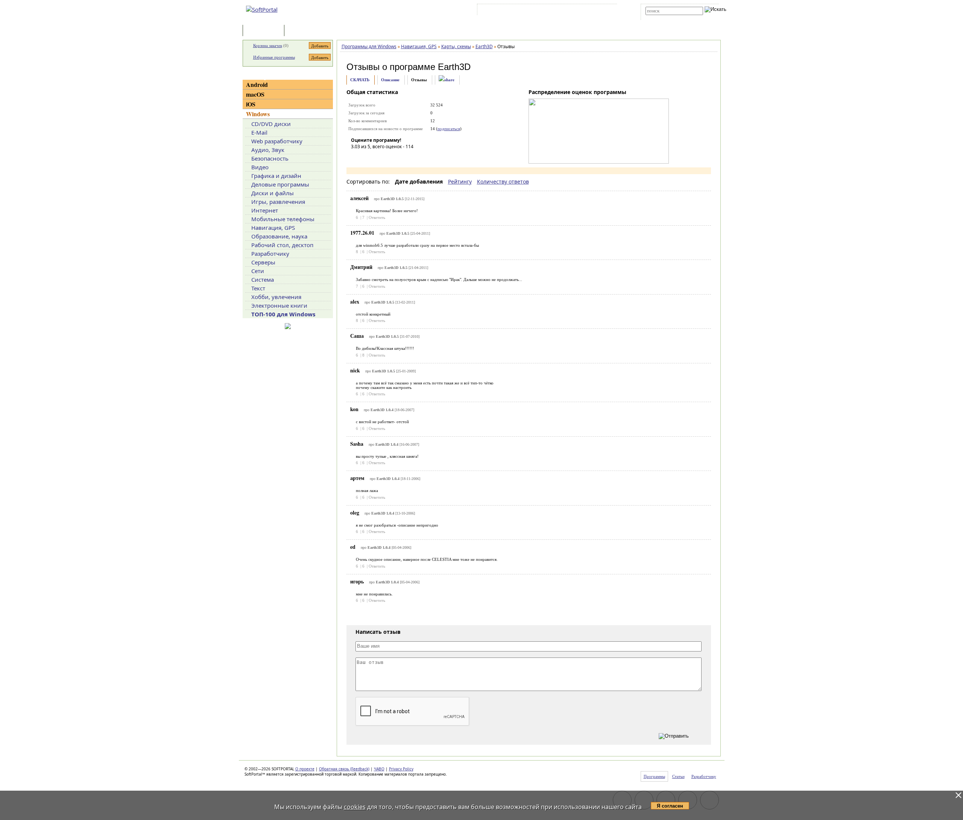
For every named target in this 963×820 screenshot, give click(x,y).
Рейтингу (460, 181)
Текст (258, 288)
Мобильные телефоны (282, 219)
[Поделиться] (446, 80)
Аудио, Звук (267, 149)
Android (257, 84)
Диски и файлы (272, 193)
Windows (258, 113)
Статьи (302, 31)
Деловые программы (280, 184)
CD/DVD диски (271, 124)
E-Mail (259, 132)
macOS (255, 94)
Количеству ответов (503, 181)
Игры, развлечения (278, 201)
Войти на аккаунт (501, 11)
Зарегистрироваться (544, 11)
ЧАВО (379, 768)
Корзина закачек (267, 45)
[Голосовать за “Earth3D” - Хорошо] (390, 157)
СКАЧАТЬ (359, 79)
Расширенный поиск (666, 17)
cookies (355, 807)
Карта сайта (583, 11)
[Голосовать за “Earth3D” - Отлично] (401, 157)
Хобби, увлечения (276, 297)
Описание (390, 79)
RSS (605, 11)
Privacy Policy (401, 768)
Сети (257, 271)
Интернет (264, 210)
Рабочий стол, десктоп (282, 245)
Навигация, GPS (273, 227)
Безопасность (270, 158)
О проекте (304, 768)
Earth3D (454, 67)
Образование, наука (279, 236)
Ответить (377, 217)
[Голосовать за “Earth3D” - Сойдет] (379, 157)
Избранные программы (274, 57)
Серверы (263, 262)
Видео (260, 167)
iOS (250, 104)
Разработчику (270, 253)
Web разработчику (276, 141)
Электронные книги (279, 305)
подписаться (448, 128)
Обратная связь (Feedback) (344, 768)
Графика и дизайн (276, 175)
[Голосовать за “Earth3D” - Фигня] (356, 157)
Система (262, 279)
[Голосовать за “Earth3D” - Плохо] (368, 157)
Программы (265, 31)
